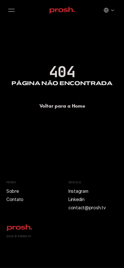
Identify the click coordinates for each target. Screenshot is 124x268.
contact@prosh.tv (87, 208)
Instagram (78, 191)
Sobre (13, 191)
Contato (15, 199)
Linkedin (76, 199)
